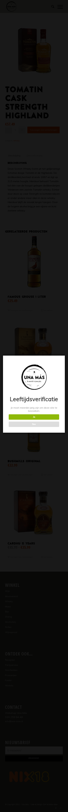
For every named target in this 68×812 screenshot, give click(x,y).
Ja (34, 417)
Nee (34, 424)
